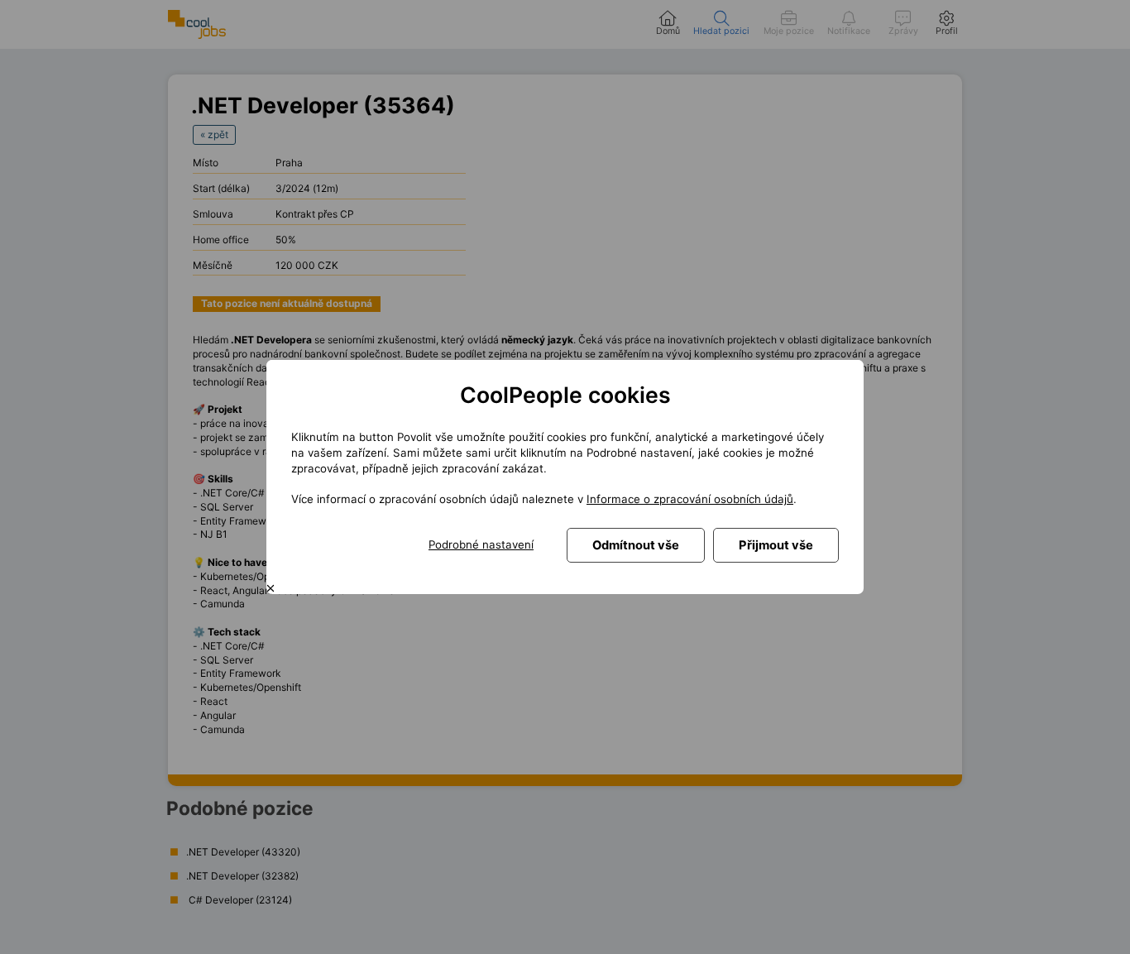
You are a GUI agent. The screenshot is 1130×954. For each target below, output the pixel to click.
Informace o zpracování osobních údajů (690, 499)
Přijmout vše (776, 545)
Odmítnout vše (635, 545)
